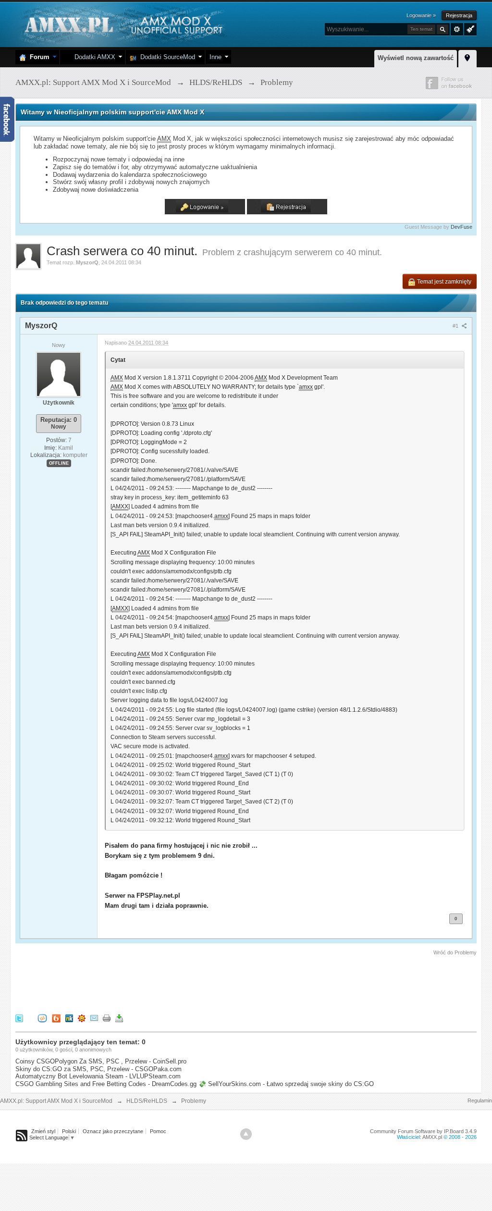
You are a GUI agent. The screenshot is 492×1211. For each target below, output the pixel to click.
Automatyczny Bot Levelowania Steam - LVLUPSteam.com (98, 1076)
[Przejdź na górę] (246, 1134)
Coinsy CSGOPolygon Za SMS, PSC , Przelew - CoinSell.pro (100, 1061)
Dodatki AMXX (93, 57)
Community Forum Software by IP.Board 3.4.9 (423, 1131)
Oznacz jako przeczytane (113, 1131)
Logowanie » (421, 15)
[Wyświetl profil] (58, 374)
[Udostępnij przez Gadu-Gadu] (82, 1018)
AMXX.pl (432, 1137)
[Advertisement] (190, 983)
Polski (69, 1131)
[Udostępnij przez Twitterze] (19, 1018)
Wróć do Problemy (455, 952)
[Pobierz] (119, 1018)
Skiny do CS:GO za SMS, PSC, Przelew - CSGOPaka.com (98, 1069)
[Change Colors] (469, 28)
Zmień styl (43, 1131)
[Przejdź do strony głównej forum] (122, 23)
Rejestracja (459, 15)
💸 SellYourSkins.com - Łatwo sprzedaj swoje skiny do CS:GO (286, 1083)
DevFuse (461, 227)
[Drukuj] (107, 1018)
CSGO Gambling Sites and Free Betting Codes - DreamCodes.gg (106, 1083)
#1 (456, 326)
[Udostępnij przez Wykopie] (42, 1018)
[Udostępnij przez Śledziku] (69, 1018)
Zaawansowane (457, 29)
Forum (37, 57)
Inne (215, 57)
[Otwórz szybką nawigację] (467, 57)
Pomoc (158, 1131)
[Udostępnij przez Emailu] (94, 1018)
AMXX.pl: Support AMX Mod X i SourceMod (56, 1101)
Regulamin (479, 1100)
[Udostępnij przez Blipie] (56, 1018)
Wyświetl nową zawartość (416, 58)
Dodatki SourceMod (165, 57)
